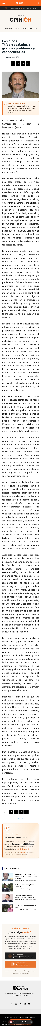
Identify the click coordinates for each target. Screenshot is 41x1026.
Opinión (22, 852)
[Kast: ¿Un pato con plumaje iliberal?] (7, 887)
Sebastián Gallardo (19, 880)
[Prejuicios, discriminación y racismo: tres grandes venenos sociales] (7, 877)
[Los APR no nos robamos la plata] (7, 908)
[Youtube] (29, 1004)
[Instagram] (16, 1004)
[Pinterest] (23, 63)
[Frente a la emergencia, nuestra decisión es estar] (7, 898)
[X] (18, 63)
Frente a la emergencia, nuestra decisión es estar (24, 896)
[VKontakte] (25, 1004)
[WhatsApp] (28, 63)
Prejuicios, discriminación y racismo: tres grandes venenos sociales (26, 876)
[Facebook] (13, 63)
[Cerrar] (31, 1022)
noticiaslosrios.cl (23, 849)
